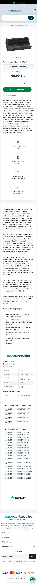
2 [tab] (18, 58)
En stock (5, 364)
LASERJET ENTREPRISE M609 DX (17, 453)
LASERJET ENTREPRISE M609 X (16, 455)
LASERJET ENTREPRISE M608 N (16, 442)
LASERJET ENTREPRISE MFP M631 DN (17, 462)
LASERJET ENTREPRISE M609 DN (17, 450)
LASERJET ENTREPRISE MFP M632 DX (18, 469)
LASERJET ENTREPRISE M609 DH (17, 448)
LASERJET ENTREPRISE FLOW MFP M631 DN (17, 409)
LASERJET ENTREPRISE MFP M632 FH (18, 471)
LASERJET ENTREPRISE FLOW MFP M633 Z (17, 421)
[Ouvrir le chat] (32, 579)
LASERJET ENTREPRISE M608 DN (17, 440)
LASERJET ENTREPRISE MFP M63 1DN (17, 458)
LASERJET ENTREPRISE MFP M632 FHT (17, 474)
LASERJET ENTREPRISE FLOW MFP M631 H (17, 413)
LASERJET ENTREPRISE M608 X (16, 445)
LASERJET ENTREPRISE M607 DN (17, 432)
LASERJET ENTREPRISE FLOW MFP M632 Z (17, 417)
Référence (6, 361)
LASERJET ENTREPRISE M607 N (16, 437)
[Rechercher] (31, 18)
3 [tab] (20, 58)
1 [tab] (17, 58)
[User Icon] (30, 11)
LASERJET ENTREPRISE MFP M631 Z (18, 466)
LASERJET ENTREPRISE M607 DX (17, 435)
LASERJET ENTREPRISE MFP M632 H (18, 478)
